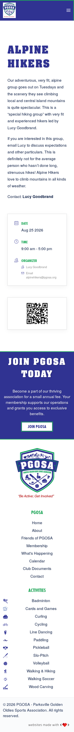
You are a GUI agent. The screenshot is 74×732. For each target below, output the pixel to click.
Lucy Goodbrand (37, 196)
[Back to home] (9, 10)
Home (37, 522)
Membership (37, 545)
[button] (68, 10)
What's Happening (37, 553)
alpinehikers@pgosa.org (41, 277)
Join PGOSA (37, 426)
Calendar (37, 560)
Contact (37, 576)
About (37, 530)
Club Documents (37, 568)
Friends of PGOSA (37, 537)
